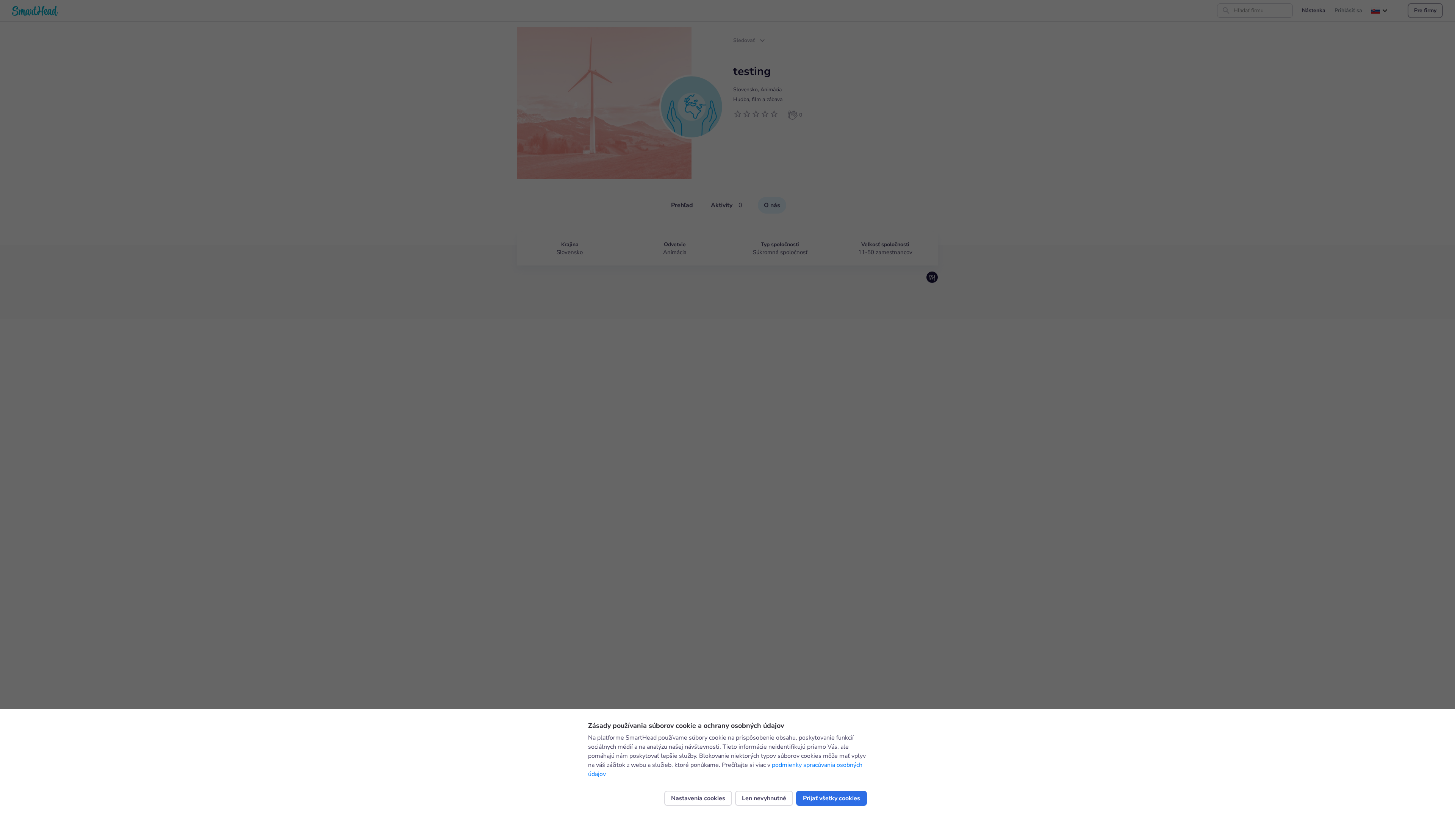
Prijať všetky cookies (831, 798)
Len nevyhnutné (764, 798)
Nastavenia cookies (698, 798)
